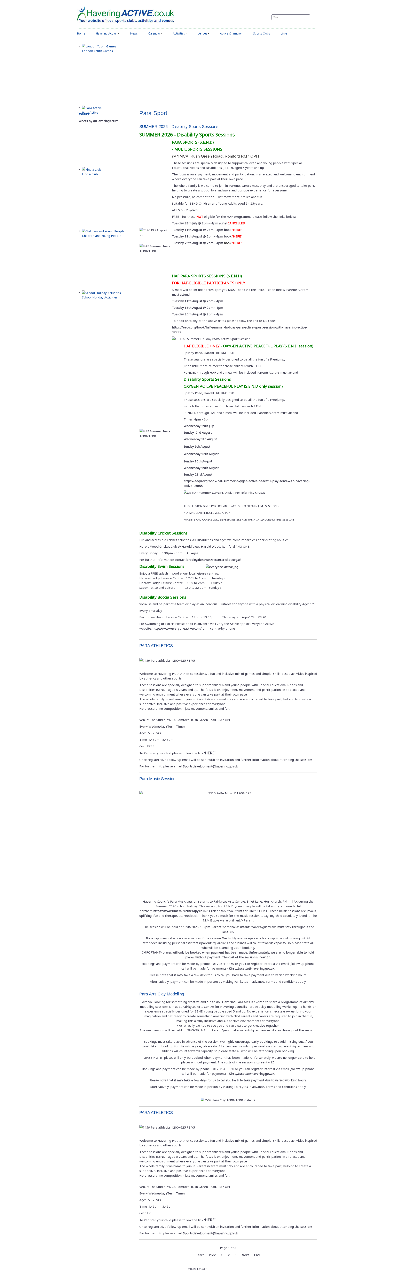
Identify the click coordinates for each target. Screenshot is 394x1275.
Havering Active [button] (106, 33)
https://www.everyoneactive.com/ (177, 628)
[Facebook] (258, 17)
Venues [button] (202, 33)
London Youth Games (97, 51)
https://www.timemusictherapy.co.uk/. (180, 911)
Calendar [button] (154, 33)
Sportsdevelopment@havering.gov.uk (210, 766)
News (134, 33)
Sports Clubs (261, 33)
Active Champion (231, 33)
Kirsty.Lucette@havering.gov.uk (251, 968)
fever (203, 1268)
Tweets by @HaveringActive (98, 121)
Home (81, 33)
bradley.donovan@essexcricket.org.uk (214, 559)
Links (284, 33)
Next (245, 1255)
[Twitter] (263, 17)
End (257, 1255)
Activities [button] (179, 33)
